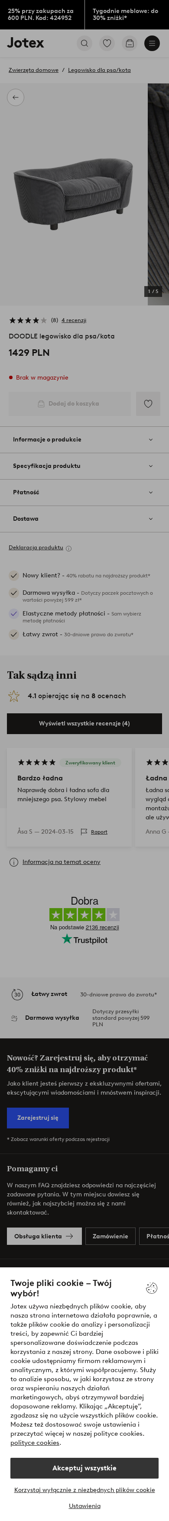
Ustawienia (85, 1506)
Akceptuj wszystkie (84, 1468)
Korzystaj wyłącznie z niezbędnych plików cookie (84, 1490)
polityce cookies (34, 1443)
